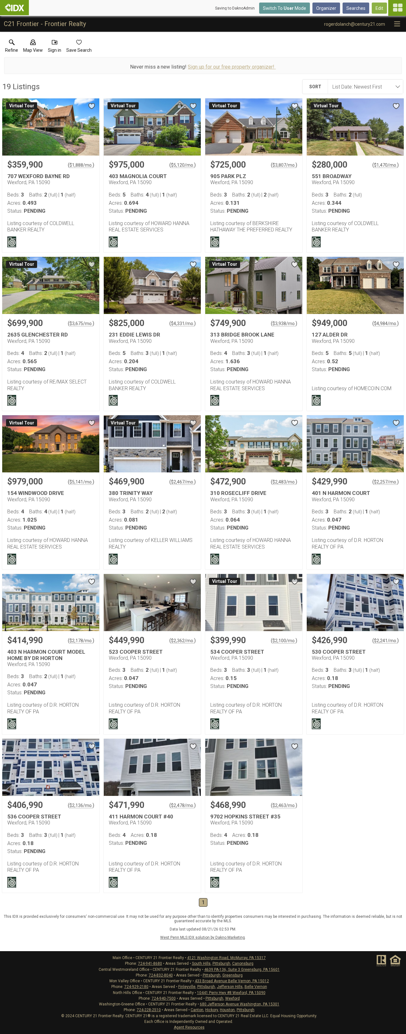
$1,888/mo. (81, 165)
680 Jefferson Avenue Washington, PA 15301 (239, 1004)
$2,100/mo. (284, 640)
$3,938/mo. (284, 323)
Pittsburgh (221, 963)
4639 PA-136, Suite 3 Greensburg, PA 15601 (242, 969)
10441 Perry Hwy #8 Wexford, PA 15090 (231, 993)
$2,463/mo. (284, 805)
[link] (11, 47)
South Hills (201, 963)
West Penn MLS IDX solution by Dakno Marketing (202, 937)
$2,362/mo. (182, 640)
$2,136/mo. (81, 805)
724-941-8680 (150, 963)
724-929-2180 (136, 986)
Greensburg (232, 975)
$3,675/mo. (81, 323)
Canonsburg (242, 963)
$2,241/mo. (385, 640)
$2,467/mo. (182, 481)
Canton (197, 1010)
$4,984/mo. (385, 323)
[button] (33, 47)
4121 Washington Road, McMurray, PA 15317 (226, 958)
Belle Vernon (256, 986)
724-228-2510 (149, 1010)
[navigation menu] (397, 8)
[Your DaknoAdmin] (14, 7)
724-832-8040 (161, 975)
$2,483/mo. (284, 481)
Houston (227, 1010)
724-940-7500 (164, 998)
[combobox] (363, 87)
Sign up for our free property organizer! (232, 67)
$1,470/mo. (385, 165)
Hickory (211, 1010)
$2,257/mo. (385, 481)
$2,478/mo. (182, 805)
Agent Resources (189, 1027)
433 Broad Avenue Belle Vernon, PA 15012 (232, 981)
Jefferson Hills (230, 986)
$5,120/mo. (182, 165)
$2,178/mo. (81, 640)
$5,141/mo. (81, 481)
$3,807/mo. (284, 165)
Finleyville (186, 986)
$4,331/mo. (182, 323)
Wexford (232, 998)
